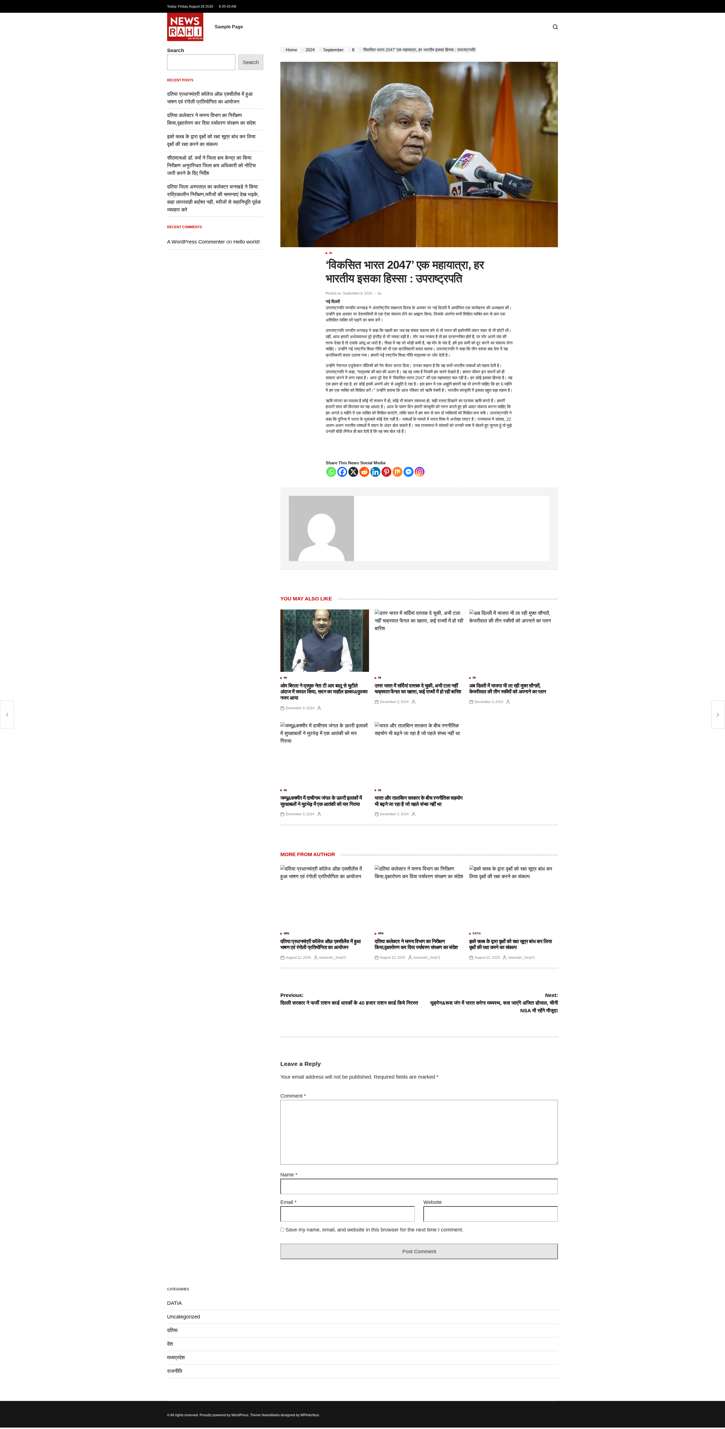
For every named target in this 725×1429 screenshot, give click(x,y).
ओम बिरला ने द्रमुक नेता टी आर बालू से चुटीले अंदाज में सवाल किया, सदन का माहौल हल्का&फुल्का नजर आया (323, 692)
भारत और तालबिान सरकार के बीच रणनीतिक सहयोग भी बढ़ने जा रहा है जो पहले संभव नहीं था (418, 801)
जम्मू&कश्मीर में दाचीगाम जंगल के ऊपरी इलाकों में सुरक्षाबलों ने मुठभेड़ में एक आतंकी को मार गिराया (321, 801)
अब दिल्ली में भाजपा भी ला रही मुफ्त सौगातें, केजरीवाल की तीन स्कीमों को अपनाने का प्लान (507, 689)
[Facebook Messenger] (408, 472)
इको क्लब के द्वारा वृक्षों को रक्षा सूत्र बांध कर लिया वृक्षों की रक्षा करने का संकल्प (510, 944)
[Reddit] (364, 472)
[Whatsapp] (331, 472)
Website (432, 1202)
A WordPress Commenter (196, 242)
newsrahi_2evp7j (332, 958)
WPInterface (309, 1415)
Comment (293, 1096)
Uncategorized (183, 1317)
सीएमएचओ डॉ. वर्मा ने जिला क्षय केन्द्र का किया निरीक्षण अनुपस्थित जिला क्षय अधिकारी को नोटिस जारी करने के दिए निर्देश (211, 165)
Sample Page (229, 26)
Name (288, 1175)
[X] (353, 472)
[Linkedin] (375, 472)
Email (288, 1202)
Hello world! (246, 242)
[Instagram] (420, 472)
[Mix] (397, 472)
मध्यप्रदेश (176, 1357)
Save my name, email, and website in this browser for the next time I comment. (374, 1230)
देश (330, 253)
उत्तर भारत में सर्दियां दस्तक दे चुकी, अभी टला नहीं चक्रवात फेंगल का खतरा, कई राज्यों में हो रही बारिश (418, 689)
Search (175, 50)
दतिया (286, 933)
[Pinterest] (386, 472)
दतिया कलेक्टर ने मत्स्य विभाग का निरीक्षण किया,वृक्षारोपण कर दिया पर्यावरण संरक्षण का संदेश (416, 944)
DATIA (477, 933)
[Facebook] (342, 472)
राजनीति (174, 1371)
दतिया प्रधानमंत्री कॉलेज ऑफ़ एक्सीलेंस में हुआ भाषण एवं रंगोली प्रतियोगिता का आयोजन (320, 944)
